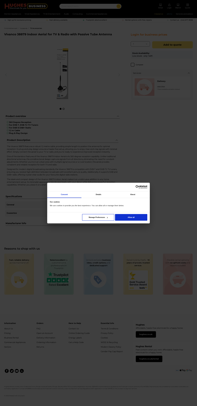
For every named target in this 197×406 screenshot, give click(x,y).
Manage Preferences (97, 217)
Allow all (131, 217)
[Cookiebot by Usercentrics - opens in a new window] (137, 187)
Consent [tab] (64, 194)
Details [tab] (98, 194)
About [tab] (132, 194)
